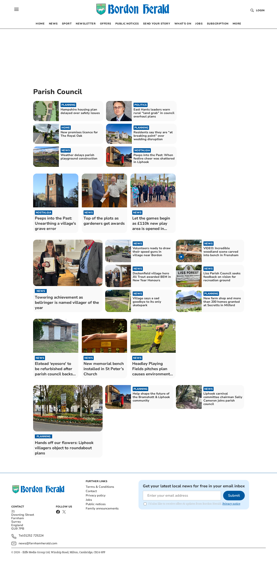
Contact (91, 491)
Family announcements (102, 508)
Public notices (96, 504)
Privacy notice (231, 503)
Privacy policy (95, 495)
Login (260, 10)
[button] (16, 9)
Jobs (89, 500)
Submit (234, 495)
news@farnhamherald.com (38, 543)
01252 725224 (33, 536)
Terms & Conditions (100, 487)
